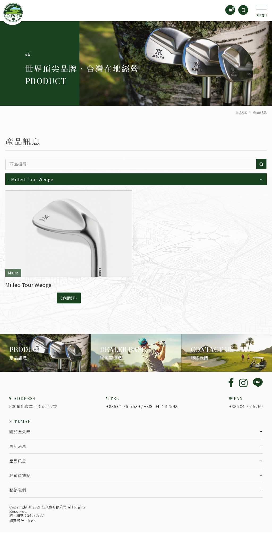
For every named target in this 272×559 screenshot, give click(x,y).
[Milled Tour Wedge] (68, 233)
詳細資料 (69, 298)
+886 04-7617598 (160, 406)
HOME (241, 112)
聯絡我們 (17, 490)
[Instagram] (243, 382)
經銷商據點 (20, 475)
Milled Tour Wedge (28, 285)
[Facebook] (231, 382)
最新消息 (17, 446)
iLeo (32, 520)
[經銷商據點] (136, 353)
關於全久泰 (20, 431)
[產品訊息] (45, 353)
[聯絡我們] (226, 353)
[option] (136, 63)
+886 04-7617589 (123, 406)
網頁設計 (16, 520)
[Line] (258, 383)
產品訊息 (17, 461)
